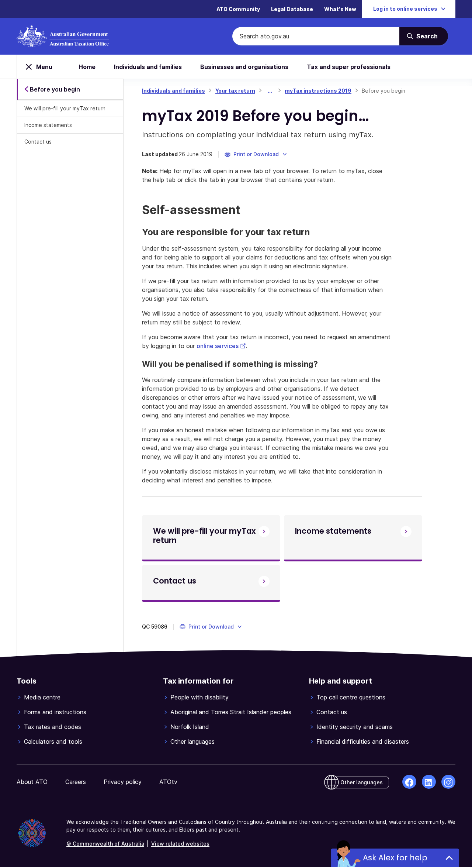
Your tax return (235, 90)
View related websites (180, 843)
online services (221, 346)
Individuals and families (148, 66)
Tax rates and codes (52, 726)
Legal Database (292, 9)
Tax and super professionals (349, 66)
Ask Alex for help (395, 857)
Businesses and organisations (244, 66)
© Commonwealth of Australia (105, 843)
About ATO (32, 781)
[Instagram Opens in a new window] (448, 782)
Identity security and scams (354, 726)
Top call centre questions (350, 697)
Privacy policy (123, 781)
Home (87, 66)
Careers (75, 781)
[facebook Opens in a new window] (409, 782)
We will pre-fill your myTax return (64, 108)
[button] (256, 154)
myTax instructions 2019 (318, 90)
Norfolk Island (189, 726)
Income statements (48, 125)
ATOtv (168, 781)
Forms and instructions (55, 712)
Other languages (192, 741)
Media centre (42, 697)
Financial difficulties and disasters (362, 741)
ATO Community (238, 9)
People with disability (199, 697)
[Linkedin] (429, 782)
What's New (340, 9)
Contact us (38, 141)
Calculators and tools (53, 741)
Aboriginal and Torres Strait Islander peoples (230, 712)
